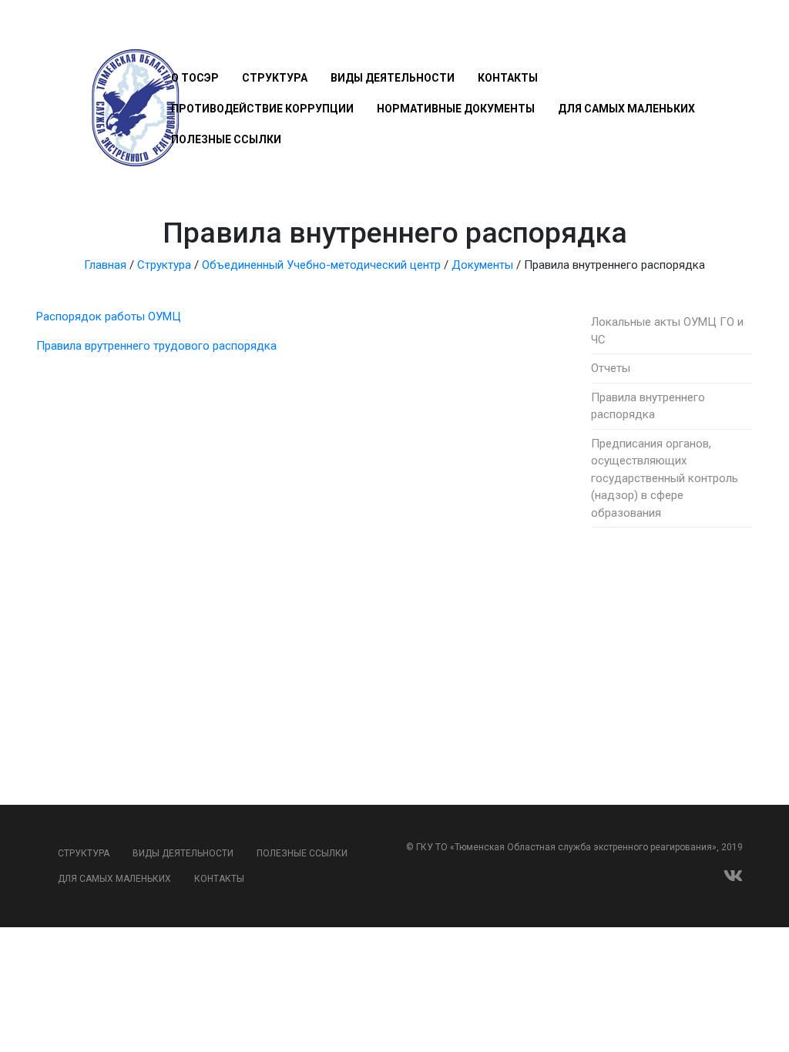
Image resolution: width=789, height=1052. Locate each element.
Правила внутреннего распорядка (648, 406)
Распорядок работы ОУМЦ (108, 316)
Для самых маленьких (626, 108)
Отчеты (610, 368)
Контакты (508, 78)
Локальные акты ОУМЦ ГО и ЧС (667, 331)
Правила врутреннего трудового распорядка (156, 346)
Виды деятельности (393, 78)
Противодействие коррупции (262, 108)
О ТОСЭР (195, 78)
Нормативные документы (456, 108)
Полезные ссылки (226, 139)
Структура (274, 78)
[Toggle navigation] (179, 32)
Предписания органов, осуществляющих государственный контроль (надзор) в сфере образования (664, 478)
